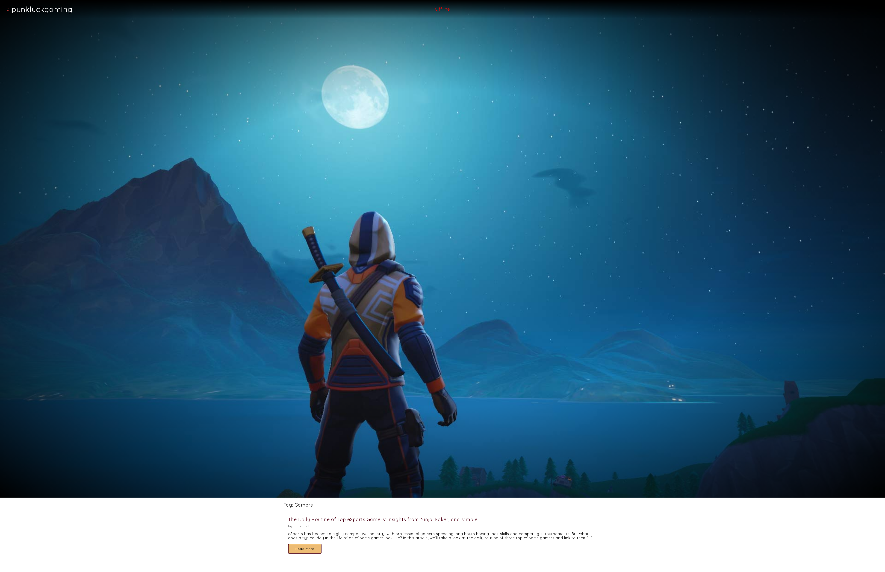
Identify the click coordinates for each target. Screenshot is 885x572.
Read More (304, 549)
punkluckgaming (42, 9)
